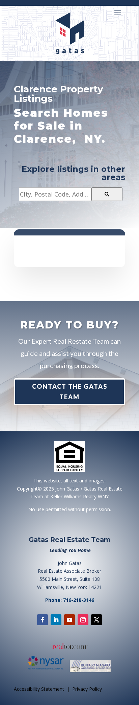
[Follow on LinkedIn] (56, 619)
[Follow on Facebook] (42, 619)
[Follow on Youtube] (69, 619)
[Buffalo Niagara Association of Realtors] (90, 671)
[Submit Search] (106, 194)
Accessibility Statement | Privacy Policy (58, 689)
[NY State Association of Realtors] (48, 671)
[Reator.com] (69, 646)
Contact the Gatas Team (69, 392)
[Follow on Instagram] (83, 619)
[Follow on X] (96, 619)
